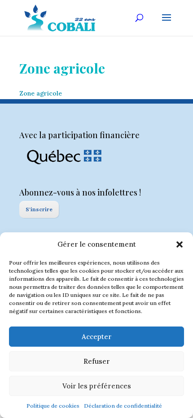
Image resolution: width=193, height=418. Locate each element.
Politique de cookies (52, 405)
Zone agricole (40, 93)
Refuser (96, 361)
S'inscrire (39, 209)
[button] (179, 244)
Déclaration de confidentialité (123, 405)
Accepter (97, 336)
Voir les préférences (96, 386)
